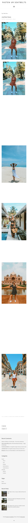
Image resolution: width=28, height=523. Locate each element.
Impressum (4, 483)
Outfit (6, 416)
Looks (19, 416)
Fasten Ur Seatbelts (15, 416)
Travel (3, 459)
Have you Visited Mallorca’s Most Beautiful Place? (15, 450)
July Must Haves (6, 17)
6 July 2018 (3, 19)
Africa (4, 460)
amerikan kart (4, 448)
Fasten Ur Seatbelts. (10, 516)
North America (5, 466)
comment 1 (14, 19)
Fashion (11, 416)
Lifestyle (3, 469)
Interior (4, 471)
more (3, 441)
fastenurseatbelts (9, 19)
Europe (4, 464)
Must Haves (22, 416)
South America (6, 467)
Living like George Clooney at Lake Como (18, 446)
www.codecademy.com (6, 443)
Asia (4, 462)
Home (3, 481)
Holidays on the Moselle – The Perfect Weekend (14, 441)
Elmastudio (23, 516)
